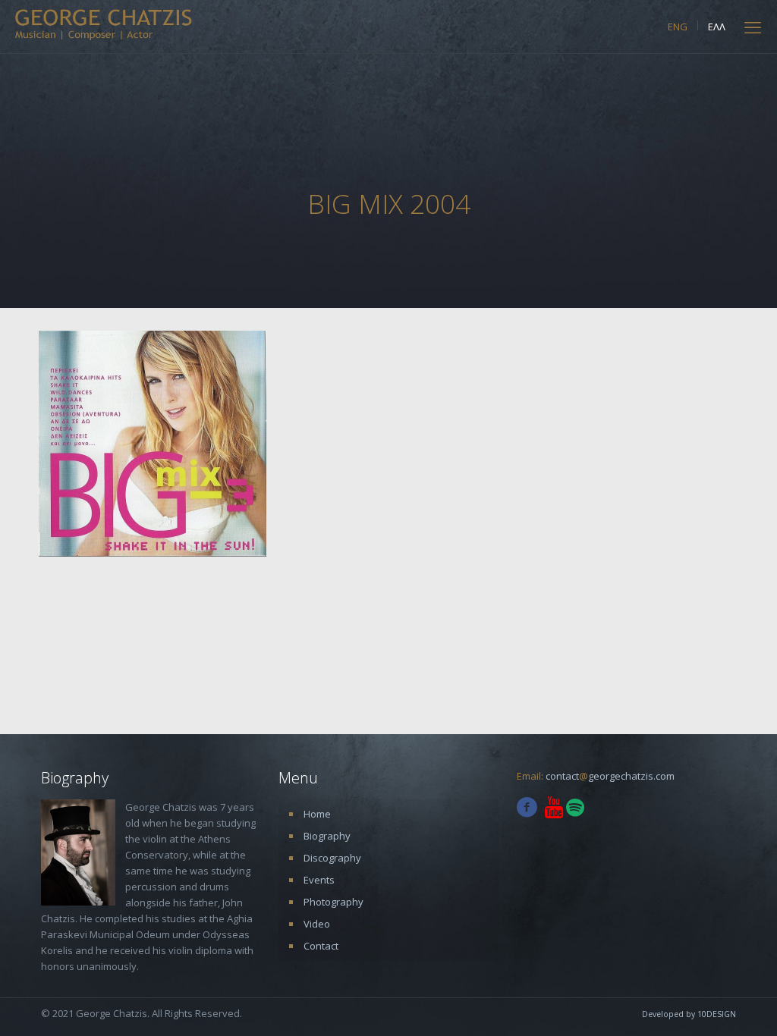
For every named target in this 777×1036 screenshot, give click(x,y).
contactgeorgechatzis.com (610, 776)
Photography (333, 902)
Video (317, 924)
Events (319, 880)
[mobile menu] (753, 26)
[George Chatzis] (103, 24)
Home (317, 814)
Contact (321, 946)
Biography (327, 836)
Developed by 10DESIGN (689, 1014)
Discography (332, 858)
